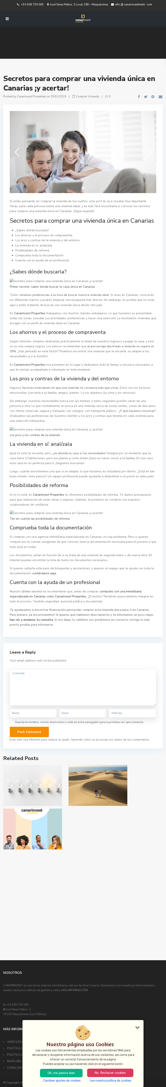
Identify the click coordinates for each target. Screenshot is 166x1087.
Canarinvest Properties (29, 313)
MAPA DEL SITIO (18, 1061)
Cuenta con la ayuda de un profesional (42, 260)
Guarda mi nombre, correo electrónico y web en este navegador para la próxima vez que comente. (79, 722)
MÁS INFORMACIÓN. (74, 990)
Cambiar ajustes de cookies (62, 1080)
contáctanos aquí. (44, 573)
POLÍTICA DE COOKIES (22, 1048)
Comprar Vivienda (87, 96)
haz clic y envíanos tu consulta (31, 620)
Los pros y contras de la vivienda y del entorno (47, 240)
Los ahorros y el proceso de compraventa (43, 235)
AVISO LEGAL (16, 1042)
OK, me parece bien (61, 1073)
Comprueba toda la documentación (39, 255)
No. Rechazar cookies (110, 1073)
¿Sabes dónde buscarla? (32, 230)
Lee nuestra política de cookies (110, 1080)
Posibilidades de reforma (32, 250)
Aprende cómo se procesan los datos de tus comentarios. (110, 740)
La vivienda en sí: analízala (33, 245)
